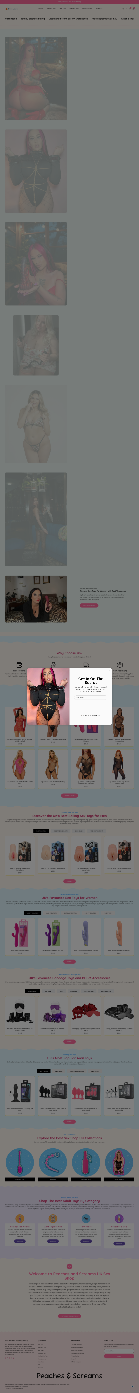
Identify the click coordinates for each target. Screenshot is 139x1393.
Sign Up (91, 703)
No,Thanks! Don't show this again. (92, 715)
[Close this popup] (109, 670)
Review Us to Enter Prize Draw (91, 709)
